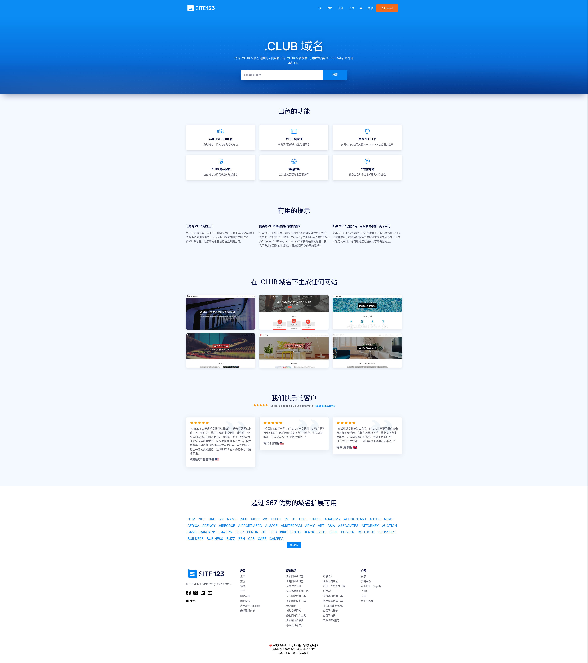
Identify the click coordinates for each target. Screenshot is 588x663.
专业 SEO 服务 (331, 620)
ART (321, 526)
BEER (240, 532)
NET (202, 519)
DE (294, 519)
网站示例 (245, 596)
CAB (251, 539)
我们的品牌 (367, 601)
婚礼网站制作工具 (296, 615)
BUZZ (230, 539)
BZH (241, 539)
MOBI (255, 519)
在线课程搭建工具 (333, 596)
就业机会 (371, 586)
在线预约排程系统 (333, 605)
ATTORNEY (370, 526)
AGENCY (209, 526)
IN (286, 519)
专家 (363, 596)
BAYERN (226, 532)
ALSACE (271, 526)
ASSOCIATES (348, 526)
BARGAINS (208, 532)
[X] (195, 593)
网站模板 (245, 601)
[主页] (320, 8)
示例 (340, 8)
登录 (370, 8)
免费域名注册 (293, 586)
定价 (330, 8)
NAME (232, 519)
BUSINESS (215, 539)
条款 (281, 653)
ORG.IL (316, 519)
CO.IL (303, 519)
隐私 (287, 653)
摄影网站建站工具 (296, 601)
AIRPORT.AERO (250, 526)
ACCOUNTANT (355, 519)
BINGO (295, 532)
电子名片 (328, 576)
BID (274, 532)
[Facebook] (189, 593)
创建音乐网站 (293, 610)
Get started (387, 8)
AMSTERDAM (291, 526)
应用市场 (250, 605)
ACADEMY (333, 519)
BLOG (322, 532)
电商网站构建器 (294, 581)
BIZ (221, 519)
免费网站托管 (330, 610)
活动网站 (291, 605)
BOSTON (348, 532)
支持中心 (366, 581)
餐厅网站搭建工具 (333, 601)
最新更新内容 (247, 610)
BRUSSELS (386, 532)
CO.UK (276, 519)
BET (265, 532)
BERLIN (252, 532)
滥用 (294, 653)
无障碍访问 (304, 653)
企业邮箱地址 (330, 581)
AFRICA (193, 526)
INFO (244, 519)
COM (191, 519)
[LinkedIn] (203, 593)
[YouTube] (210, 593)
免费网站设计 (330, 615)
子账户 (364, 591)
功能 (242, 586)
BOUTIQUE (366, 532)
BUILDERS (196, 539)
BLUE (333, 532)
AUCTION (389, 526)
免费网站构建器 (294, 576)
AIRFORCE (227, 526)
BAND (192, 532)
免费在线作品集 (294, 620)
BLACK (309, 532)
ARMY (310, 526)
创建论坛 (328, 591)
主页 (242, 576)
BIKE (283, 532)
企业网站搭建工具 (296, 596)
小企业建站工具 (294, 625)
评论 (242, 591)
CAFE (262, 539)
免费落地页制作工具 (297, 591)
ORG (212, 519)
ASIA (331, 526)
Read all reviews (325, 405)
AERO (388, 519)
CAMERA (276, 539)
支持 (351, 8)
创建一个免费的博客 (334, 586)
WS (265, 519)
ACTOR (375, 519)
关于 (363, 576)
